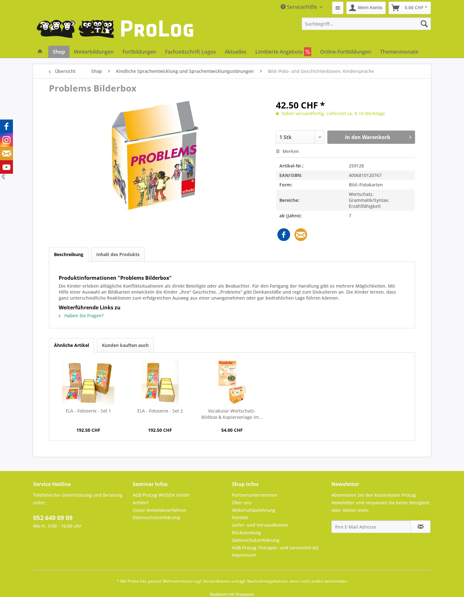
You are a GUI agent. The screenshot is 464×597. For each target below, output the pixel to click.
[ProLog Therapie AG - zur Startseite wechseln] (115, 31)
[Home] (40, 52)
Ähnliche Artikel (71, 345)
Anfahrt (141, 503)
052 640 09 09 (53, 518)
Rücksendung (246, 533)
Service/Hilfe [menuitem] (302, 6)
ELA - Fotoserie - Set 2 (160, 411)
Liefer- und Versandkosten (260, 525)
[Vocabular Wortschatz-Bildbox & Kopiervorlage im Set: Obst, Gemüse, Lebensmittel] (232, 382)
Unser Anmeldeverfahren (159, 510)
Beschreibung (68, 254)
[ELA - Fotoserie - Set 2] (160, 382)
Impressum (244, 555)
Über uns (242, 503)
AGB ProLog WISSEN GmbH (161, 495)
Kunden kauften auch (125, 345)
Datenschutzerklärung (156, 517)
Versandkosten (216, 581)
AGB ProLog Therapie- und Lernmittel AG (275, 548)
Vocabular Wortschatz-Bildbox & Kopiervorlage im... (232, 414)
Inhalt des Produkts (118, 254)
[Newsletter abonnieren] (421, 526)
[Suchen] (424, 23)
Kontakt (240, 517)
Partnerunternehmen (254, 495)
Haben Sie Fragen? (83, 316)
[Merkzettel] (337, 8)
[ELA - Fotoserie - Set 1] (88, 382)
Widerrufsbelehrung (253, 510)
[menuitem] (337, 8)
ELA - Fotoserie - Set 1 (88, 411)
